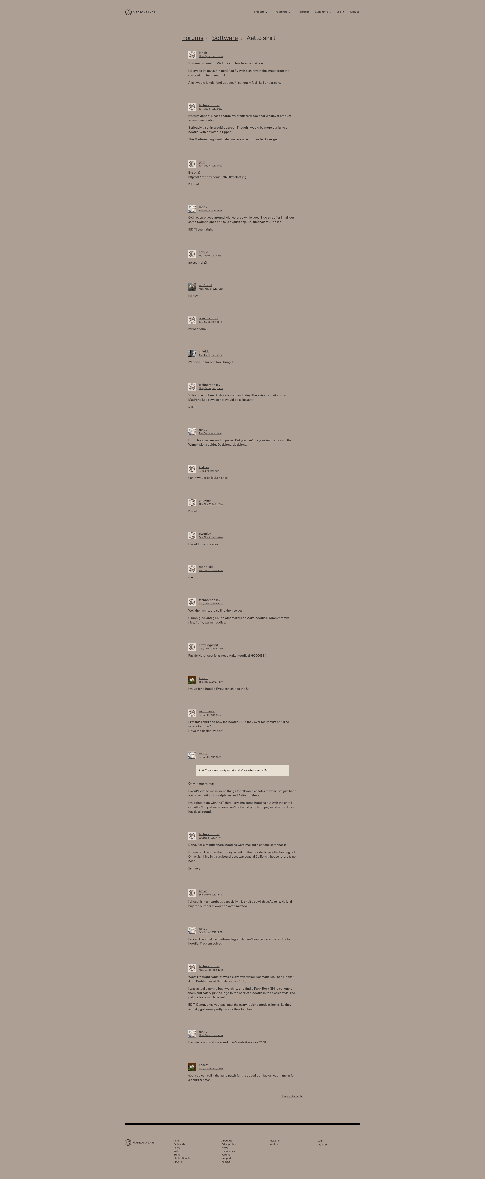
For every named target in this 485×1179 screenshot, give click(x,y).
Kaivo (177, 1148)
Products (259, 12)
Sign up (355, 12)
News (224, 1148)
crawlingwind (208, 645)
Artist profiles (229, 1144)
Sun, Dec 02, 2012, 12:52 (210, 932)
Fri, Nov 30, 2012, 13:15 (210, 715)
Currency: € (321, 12)
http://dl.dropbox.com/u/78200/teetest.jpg (217, 177)
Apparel (178, 1162)
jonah (203, 53)
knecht (203, 678)
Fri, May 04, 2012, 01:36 (210, 256)
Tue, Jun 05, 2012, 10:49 (210, 322)
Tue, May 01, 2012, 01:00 (210, 109)
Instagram (275, 1141)
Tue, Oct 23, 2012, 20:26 (210, 434)
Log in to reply (292, 1096)
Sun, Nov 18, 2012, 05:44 (211, 538)
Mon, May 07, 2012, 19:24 (211, 289)
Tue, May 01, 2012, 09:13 (210, 211)
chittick (204, 351)
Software (225, 37)
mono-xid (206, 567)
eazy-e (203, 252)
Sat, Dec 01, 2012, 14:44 (210, 838)
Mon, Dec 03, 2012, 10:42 (211, 970)
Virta (176, 1151)
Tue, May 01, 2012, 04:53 (210, 166)
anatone (205, 500)
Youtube (274, 1144)
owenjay (205, 533)
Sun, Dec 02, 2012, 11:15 (210, 895)
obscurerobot (208, 318)
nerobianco (207, 711)
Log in (340, 12)
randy (203, 207)
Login (321, 1141)
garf (202, 162)
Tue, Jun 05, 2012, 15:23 (210, 356)
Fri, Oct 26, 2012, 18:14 (209, 471)
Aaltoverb (179, 1144)
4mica (203, 891)
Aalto (177, 1141)
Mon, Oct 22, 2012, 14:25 (211, 389)
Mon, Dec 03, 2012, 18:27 (211, 1036)
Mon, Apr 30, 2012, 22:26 (211, 57)
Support (226, 1158)
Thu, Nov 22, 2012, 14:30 (211, 682)
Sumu (177, 1155)
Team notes (228, 1151)
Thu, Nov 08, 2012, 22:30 (211, 504)
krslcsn (204, 467)
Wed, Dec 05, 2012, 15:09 (211, 1069)
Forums (192, 37)
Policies (225, 1162)
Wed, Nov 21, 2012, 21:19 (211, 649)
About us (304, 12)
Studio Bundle (182, 1158)
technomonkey (209, 105)
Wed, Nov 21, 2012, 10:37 (211, 571)
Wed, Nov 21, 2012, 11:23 (211, 604)
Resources (281, 12)
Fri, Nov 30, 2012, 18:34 (210, 757)
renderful (205, 285)
